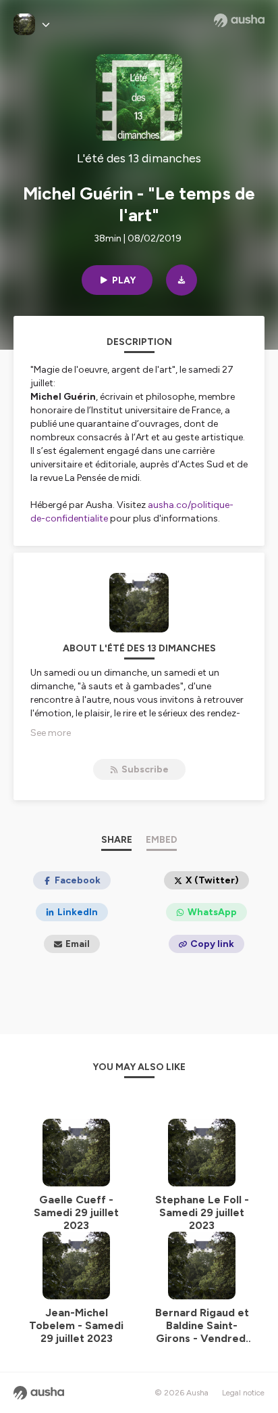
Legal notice (243, 1392)
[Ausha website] (239, 20)
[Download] (181, 280)
